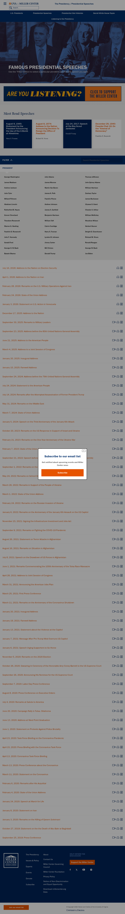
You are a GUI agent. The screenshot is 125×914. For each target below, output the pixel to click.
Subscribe (62, 472)
